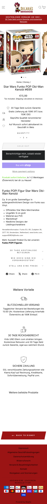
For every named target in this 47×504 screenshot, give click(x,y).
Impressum (23, 448)
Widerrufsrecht (24, 460)
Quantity (23, 133)
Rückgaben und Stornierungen (23, 473)
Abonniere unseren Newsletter (23, 481)
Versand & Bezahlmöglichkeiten (23, 465)
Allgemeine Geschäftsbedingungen (23, 452)
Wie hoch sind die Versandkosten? (23, 259)
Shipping (19, 99)
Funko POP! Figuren (12, 243)
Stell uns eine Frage (23, 266)
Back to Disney (25, 435)
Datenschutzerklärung (23, 456)
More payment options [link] (23, 171)
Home (19, 82)
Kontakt (23, 469)
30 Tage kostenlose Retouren (23, 251)
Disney (26, 82)
